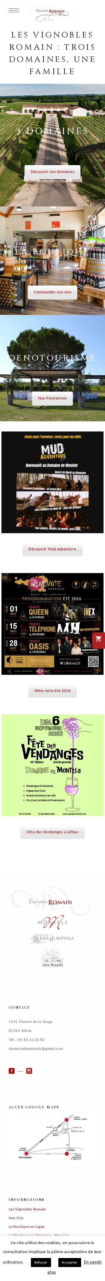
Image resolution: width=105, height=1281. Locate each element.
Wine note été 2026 (52, 691)
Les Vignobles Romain (27, 1209)
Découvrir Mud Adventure (52, 549)
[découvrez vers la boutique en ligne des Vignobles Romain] (98, 640)
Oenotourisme (52, 358)
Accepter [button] (70, 1262)
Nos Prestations (52, 398)
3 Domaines (52, 131)
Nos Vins (16, 1218)
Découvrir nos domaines (53, 172)
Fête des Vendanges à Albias (52, 832)
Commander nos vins (52, 292)
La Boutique (52, 252)
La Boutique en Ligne (27, 1227)
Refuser (41, 1262)
